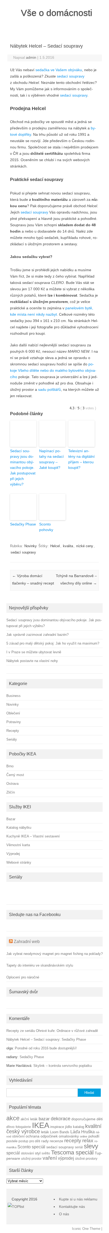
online (83, 1136)
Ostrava (12, 784)
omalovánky (69, 1136)
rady (45, 1141)
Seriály (11, 739)
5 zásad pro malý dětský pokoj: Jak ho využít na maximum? (52, 643)
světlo (46, 1153)
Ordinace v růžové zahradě (77, 1031)
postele (11, 1141)
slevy (91, 1146)
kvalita (68, 546)
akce (13, 1118)
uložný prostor (31, 1158)
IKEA (40, 1125)
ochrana (32, 1136)
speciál (13, 1152)
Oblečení (13, 713)
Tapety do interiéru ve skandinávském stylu (39, 965)
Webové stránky (18, 862)
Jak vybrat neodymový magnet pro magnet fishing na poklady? (54, 954)
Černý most (15, 775)
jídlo (68, 1127)
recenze (56, 1141)
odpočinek (49, 1136)
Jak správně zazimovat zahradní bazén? (37, 635)
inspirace (57, 1127)
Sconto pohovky (46, 527)
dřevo (10, 1126)
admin (31, 57)
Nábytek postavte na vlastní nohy (32, 661)
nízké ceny (84, 546)
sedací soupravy (70, 76)
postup (23, 1141)
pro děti (34, 1141)
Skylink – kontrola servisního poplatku (62, 1066)
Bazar (10, 819)
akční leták (29, 1119)
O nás (64, 1214)
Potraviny (13, 722)
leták (45, 1132)
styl (37, 1153)
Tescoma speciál (72, 1152)
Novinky (30, 546)
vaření (50, 1158)
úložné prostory (86, 1158)
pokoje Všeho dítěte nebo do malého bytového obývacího (53, 370)
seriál (79, 1147)
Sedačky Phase (23, 524)
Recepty (12, 731)
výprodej (66, 1158)
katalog (78, 1127)
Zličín (10, 792)
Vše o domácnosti (56, 13)
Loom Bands (59, 1132)
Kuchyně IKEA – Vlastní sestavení (33, 836)
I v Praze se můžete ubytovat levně (33, 652)
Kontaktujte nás (72, 1206)
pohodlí (93, 1136)
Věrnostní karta (18, 845)
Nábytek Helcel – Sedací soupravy (33, 1039)
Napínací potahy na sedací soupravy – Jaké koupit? (51, 459)
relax (87, 1140)
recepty (72, 1140)
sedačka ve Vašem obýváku (58, 70)
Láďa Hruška (82, 1131)
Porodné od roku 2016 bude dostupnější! (46, 1048)
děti (100, 1119)
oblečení (18, 1136)
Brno (9, 766)
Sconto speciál (31, 1147)
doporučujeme (83, 1119)
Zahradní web (27, 941)
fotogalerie (23, 1126)
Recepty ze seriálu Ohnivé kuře (30, 1031)
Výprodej (13, 854)
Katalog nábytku (18, 827)
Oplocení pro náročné (22, 977)
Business (13, 696)
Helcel (55, 546)
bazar (44, 1118)
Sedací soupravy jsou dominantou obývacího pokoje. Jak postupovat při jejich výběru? (22, 467)
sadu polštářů (49, 389)
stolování (27, 1153)
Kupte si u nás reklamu (78, 1199)
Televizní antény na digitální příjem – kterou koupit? (81, 459)
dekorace (60, 1118)
